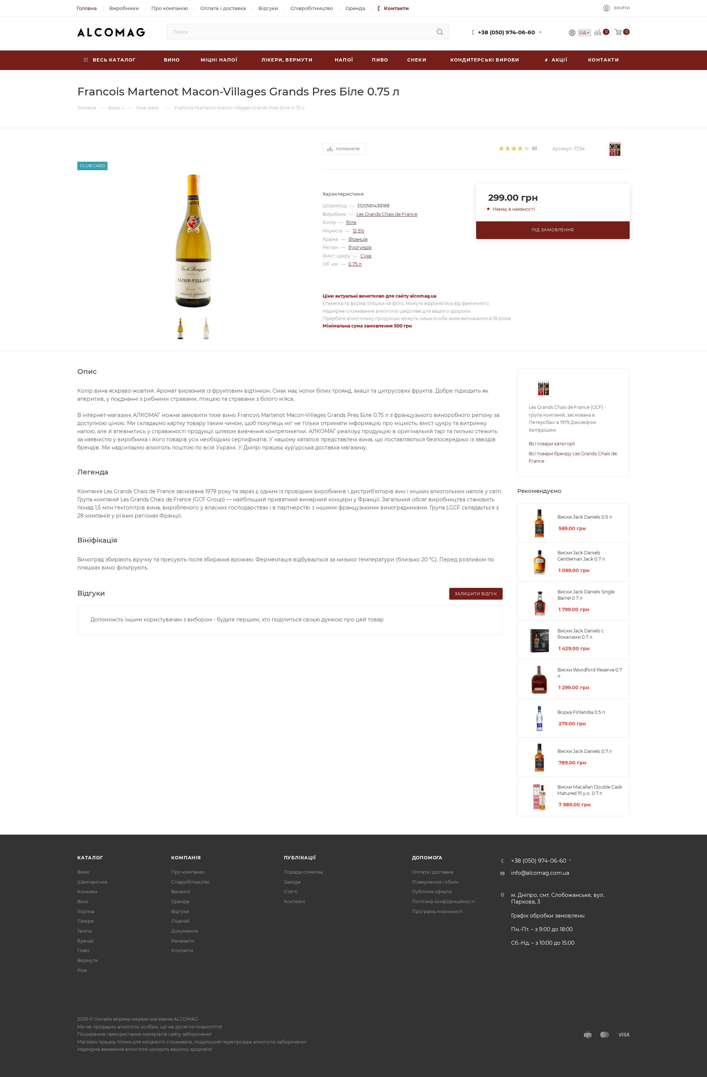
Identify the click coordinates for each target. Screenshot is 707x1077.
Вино (83, 872)
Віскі (82, 901)
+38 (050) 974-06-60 (506, 32)
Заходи (292, 882)
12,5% (358, 231)
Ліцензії (180, 921)
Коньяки (87, 891)
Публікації (300, 857)
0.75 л (355, 264)
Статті (291, 891)
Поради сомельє (303, 872)
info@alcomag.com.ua (540, 873)
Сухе (366, 256)
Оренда (180, 901)
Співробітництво (190, 882)
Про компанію (187, 872)
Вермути (87, 960)
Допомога (427, 857)
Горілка (85, 911)
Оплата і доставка (432, 872)
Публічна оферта (432, 891)
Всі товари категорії (552, 443)
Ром (82, 970)
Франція (357, 239)
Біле (351, 222)
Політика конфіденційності (443, 901)
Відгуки (180, 911)
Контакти (182, 950)
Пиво (83, 950)
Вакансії (180, 891)
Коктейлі (294, 901)
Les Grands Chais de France (386, 214)
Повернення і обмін (435, 882)
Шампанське (92, 882)
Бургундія (360, 247)
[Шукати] (440, 31)
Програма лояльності (437, 911)
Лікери (85, 921)
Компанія (186, 857)
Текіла (84, 931)
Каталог (90, 857)
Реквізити (182, 941)
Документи (184, 931)
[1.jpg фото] (193, 240)
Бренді (85, 941)
